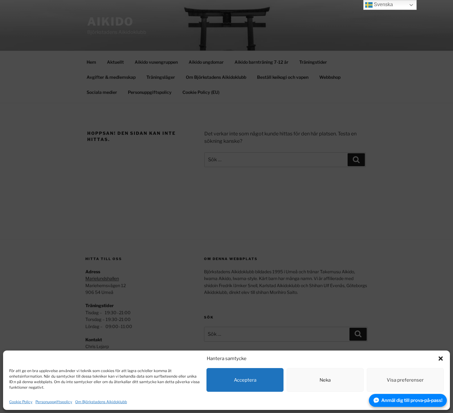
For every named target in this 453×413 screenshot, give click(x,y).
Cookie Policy (20, 401)
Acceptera (245, 380)
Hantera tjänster (423, 401)
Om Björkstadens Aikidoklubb (101, 401)
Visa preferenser (405, 380)
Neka (325, 380)
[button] (441, 358)
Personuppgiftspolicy (53, 401)
